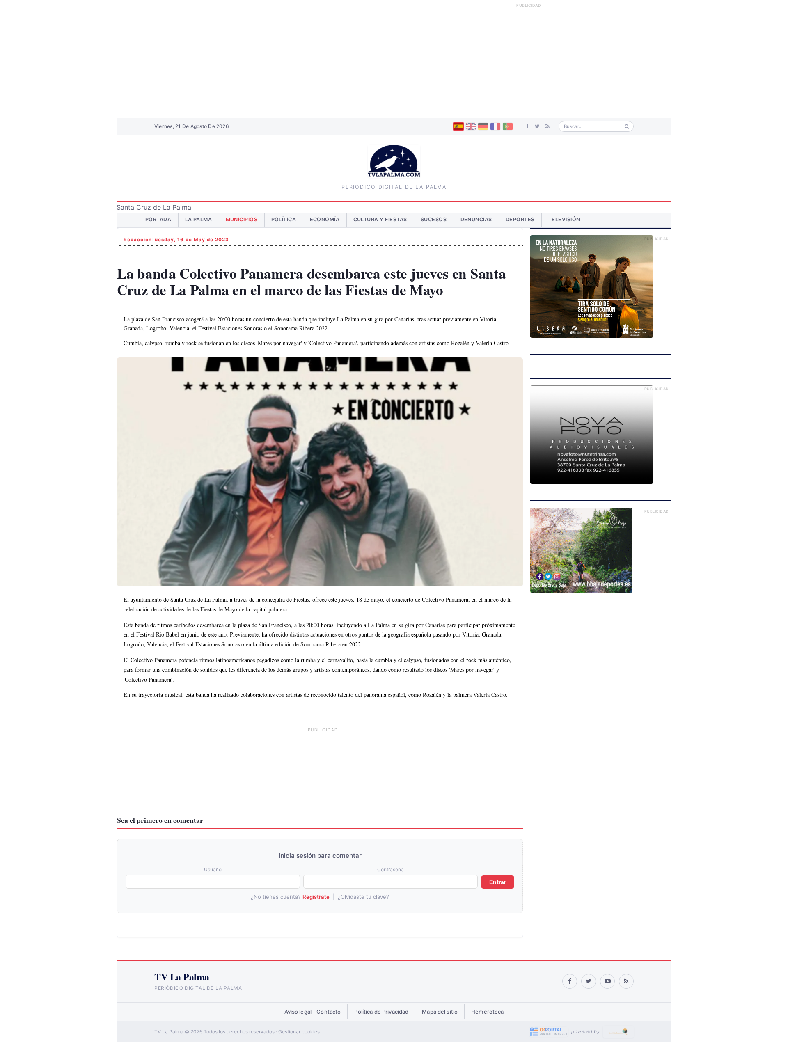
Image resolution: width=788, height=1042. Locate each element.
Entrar (497, 882)
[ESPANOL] (458, 126)
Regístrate (316, 896)
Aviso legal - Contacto (312, 1011)
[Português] (508, 126)
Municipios (242, 219)
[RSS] (547, 126)
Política (283, 219)
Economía (325, 219)
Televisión (564, 219)
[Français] (495, 126)
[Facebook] (527, 126)
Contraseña (390, 869)
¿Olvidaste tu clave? (363, 896)
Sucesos (434, 219)
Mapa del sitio (440, 1011)
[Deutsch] (483, 126)
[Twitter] (537, 126)
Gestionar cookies (299, 1031)
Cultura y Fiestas (380, 219)
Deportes (520, 219)
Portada (158, 219)
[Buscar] (627, 126)
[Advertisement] (394, 59)
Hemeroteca (487, 1011)
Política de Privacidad (381, 1011)
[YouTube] (607, 981)
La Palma (198, 219)
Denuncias (476, 219)
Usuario (213, 869)
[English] (471, 126)
